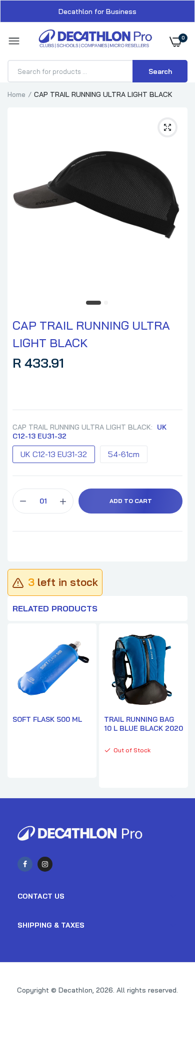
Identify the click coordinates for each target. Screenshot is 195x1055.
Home (17, 94)
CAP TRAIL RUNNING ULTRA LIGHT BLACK (91, 334)
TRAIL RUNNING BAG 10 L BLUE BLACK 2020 (143, 724)
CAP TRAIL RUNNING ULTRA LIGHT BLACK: (89, 432)
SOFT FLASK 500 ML (47, 719)
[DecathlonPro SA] (95, 41)
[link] (167, 992)
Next (175, 706)
